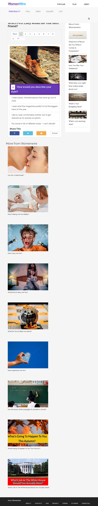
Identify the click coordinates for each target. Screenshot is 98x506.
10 (18, 38)
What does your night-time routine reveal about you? (77, 86)
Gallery (50, 11)
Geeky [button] (87, 4)
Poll (28, 11)
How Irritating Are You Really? (18, 214)
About (28, 503)
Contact (38, 503)
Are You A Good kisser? (16, 175)
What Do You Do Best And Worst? (20, 331)
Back (15, 34)
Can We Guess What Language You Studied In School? (27, 409)
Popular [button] (61, 4)
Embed (55, 133)
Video (38, 11)
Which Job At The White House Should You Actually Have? (28, 487)
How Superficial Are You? (17, 370)
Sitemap (74, 503)
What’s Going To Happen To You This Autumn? (24, 448)
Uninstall (86, 503)
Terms (65, 503)
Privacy (55, 503)
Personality (14, 11)
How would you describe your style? (31, 89)
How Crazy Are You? (15, 253)
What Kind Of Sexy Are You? (18, 292)
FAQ (47, 503)
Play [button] (75, 4)
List (61, 11)
